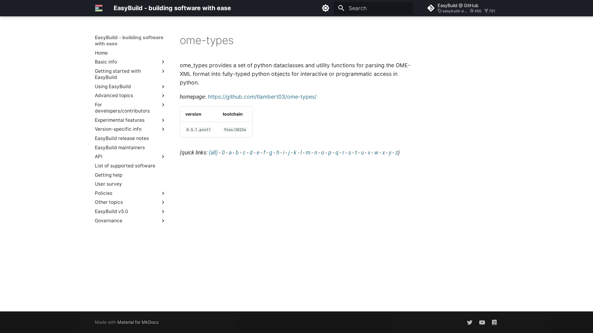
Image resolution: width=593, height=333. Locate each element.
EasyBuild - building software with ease (129, 41)
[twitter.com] (469, 322)
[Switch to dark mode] (326, 8)
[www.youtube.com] (482, 322)
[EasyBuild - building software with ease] (99, 8)
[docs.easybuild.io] (494, 322)
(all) (213, 153)
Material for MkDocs (137, 322)
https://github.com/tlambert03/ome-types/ (262, 96)
